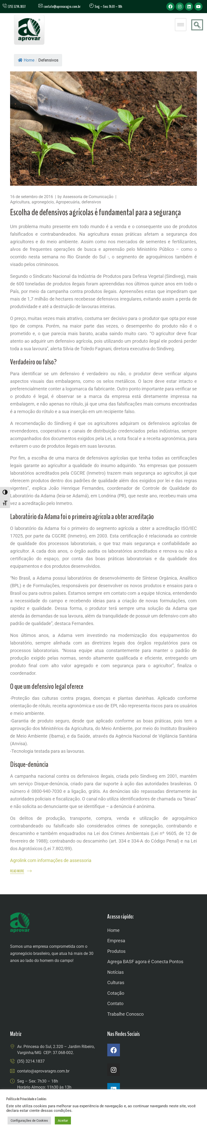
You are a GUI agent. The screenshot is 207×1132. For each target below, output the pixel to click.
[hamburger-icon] (180, 24)
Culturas (115, 982)
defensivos (91, 202)
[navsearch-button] (197, 24)
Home (29, 60)
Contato (115, 1003)
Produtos (116, 951)
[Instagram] (180, 7)
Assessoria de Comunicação (88, 196)
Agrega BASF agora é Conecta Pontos (145, 961)
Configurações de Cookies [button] (29, 1120)
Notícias (115, 972)
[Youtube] (198, 7)
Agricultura (20, 202)
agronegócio (43, 202)
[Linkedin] (189, 7)
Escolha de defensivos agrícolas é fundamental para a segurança (95, 212)
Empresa (116, 940)
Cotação (115, 993)
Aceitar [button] (63, 1120)
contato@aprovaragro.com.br (62, 6)
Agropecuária (68, 202)
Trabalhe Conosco (125, 1014)
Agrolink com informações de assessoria (50, 860)
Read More (17, 871)
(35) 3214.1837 (31, 1061)
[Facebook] (170, 7)
